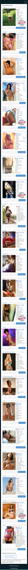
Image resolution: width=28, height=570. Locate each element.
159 (20, 431)
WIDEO (18, 9)
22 (20, 35)
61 (23, 88)
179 (20, 531)
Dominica (5, 303)
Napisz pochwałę (22, 127)
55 (20, 13)
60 (23, 138)
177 (20, 407)
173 (20, 160)
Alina (4, 525)
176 (20, 307)
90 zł (21, 66)
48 (20, 308)
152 (20, 12)
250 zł (21, 384)
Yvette (4, 327)
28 (19, 159)
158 (20, 284)
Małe (21, 459)
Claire (4, 278)
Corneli (4, 451)
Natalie (4, 204)
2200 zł (21, 461)
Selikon (21, 286)
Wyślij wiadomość (21, 152)
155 (20, 480)
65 (20, 37)
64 (21, 210)
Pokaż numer (22, 52)
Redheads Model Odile (8, 376)
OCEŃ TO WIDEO (20, 34)
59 (20, 285)
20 (20, 10)
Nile (4, 179)
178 (24, 85)
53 (20, 333)
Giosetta (5, 107)
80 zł (21, 435)
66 (20, 236)
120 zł (20, 164)
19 (21, 207)
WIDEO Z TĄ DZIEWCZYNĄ (19, 59)
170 (20, 62)
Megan (4, 476)
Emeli (4, 7)
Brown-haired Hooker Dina (8, 352)
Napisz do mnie (22, 200)
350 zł (21, 115)
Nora (4, 156)
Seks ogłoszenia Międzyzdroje (11, 557)
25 (20, 283)
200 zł (21, 188)
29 (20, 61)
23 (20, 355)
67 (20, 112)
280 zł (21, 40)
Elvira (4, 56)
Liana (4, 131)
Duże (21, 114)
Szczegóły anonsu (21, 549)
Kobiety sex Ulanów (9, 556)
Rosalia (4, 230)
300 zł (21, 311)
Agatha (4, 81)
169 (20, 356)
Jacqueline (5, 253)
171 (20, 36)
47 (20, 63)
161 (23, 137)
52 (20, 357)
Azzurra (4, 427)
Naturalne (21, 310)
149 (20, 258)
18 (20, 110)
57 (19, 408)
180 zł (21, 15)
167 (20, 234)
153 (20, 111)
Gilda (4, 401)
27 (20, 331)
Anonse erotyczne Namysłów (11, 555)
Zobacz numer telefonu (21, 27)
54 (20, 259)
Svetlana (5, 32)
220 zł (24, 90)
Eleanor (4, 500)
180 (20, 332)
